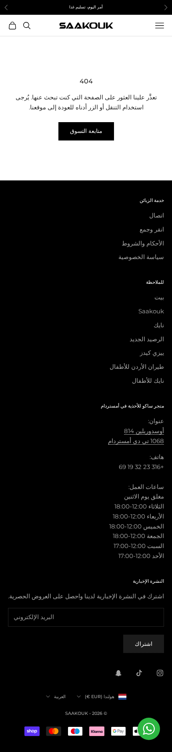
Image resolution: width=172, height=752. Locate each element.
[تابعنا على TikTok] (139, 673)
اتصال (156, 215)
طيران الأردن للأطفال (137, 366)
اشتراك (143, 643)
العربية (60, 696)
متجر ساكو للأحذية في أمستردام (132, 406)
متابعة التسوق (86, 131)
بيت (159, 297)
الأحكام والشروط (143, 243)
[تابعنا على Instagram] (160, 673)
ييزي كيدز (152, 352)
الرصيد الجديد (147, 339)
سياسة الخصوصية (141, 257)
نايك (159, 325)
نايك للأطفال (148, 380)
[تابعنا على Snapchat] (118, 673)
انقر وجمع (152, 229)
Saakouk (151, 311)
